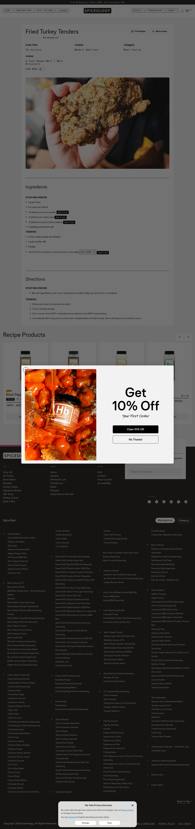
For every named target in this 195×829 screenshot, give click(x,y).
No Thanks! (135, 439)
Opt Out (72, 817)
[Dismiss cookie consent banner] (132, 805)
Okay (109, 823)
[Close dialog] (26, 370)
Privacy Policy (127, 810)
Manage (85, 823)
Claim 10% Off (135, 429)
